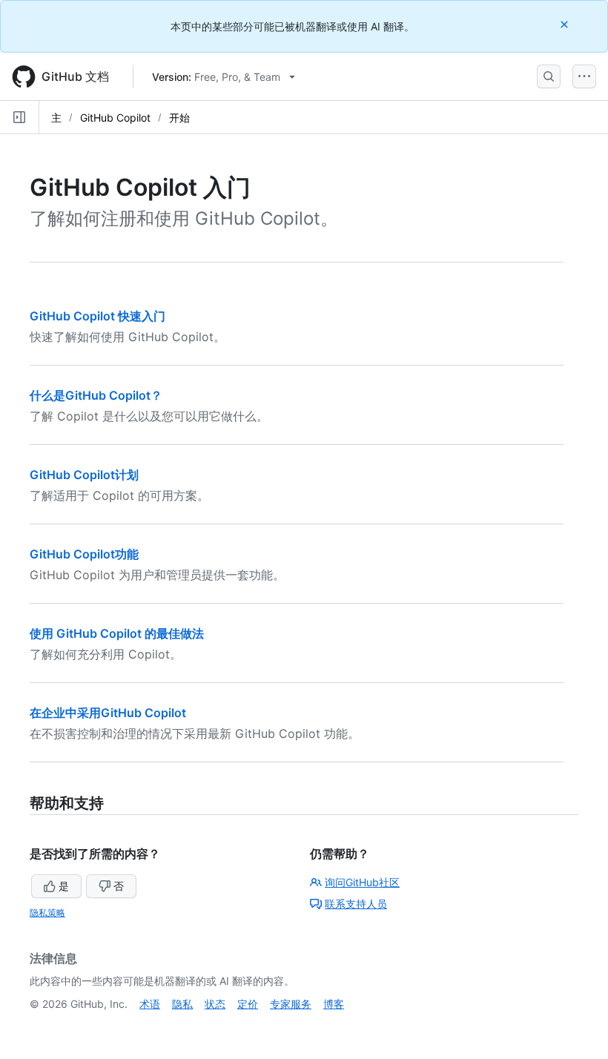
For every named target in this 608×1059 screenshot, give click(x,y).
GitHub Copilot (115, 117)
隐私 (182, 1003)
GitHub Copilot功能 (84, 554)
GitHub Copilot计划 (84, 474)
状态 (215, 1003)
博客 (333, 1003)
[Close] (566, 24)
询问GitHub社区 (362, 882)
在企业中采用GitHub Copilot (108, 712)
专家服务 (290, 1003)
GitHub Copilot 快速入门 (97, 316)
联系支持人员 (356, 903)
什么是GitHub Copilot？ (96, 395)
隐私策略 (47, 912)
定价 (247, 1003)
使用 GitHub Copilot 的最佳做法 (117, 633)
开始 (179, 117)
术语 (149, 1003)
